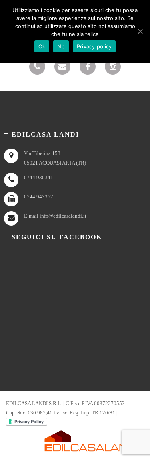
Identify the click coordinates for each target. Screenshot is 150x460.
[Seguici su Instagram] (113, 67)
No (61, 46)
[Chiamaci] (37, 67)
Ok (42, 46)
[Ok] (140, 31)
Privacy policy (94, 46)
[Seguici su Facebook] (88, 67)
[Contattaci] (62, 67)
